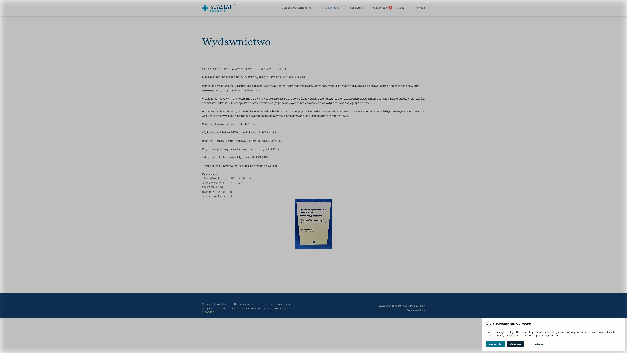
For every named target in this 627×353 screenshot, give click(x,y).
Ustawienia (536, 344)
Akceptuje (495, 344)
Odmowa (515, 344)
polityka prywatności (547, 335)
